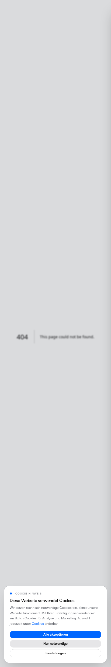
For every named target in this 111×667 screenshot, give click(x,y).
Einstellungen (56, 653)
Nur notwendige (55, 644)
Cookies (38, 624)
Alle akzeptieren (55, 634)
